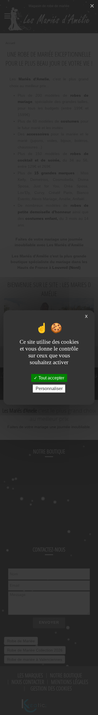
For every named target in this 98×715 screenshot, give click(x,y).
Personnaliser (49, 388)
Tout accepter (50, 378)
